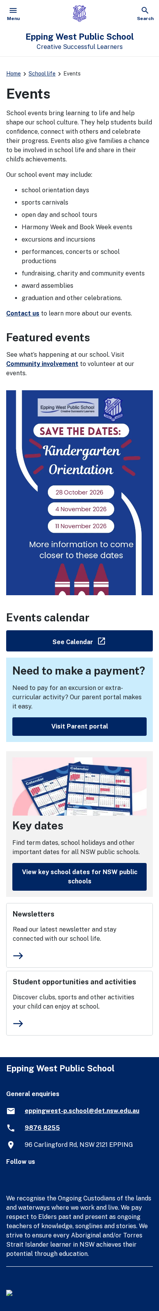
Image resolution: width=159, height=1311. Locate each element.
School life (42, 74)
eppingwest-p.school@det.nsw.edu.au (82, 1111)
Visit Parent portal (79, 726)
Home (13, 74)
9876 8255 (42, 1127)
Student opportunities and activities (74, 982)
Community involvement (42, 364)
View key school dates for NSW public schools (79, 876)
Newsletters (33, 914)
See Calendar (102, 640)
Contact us (22, 313)
